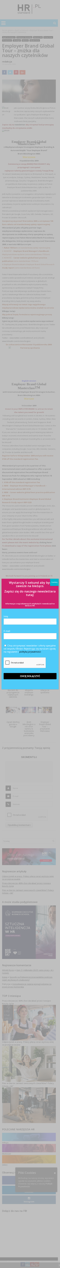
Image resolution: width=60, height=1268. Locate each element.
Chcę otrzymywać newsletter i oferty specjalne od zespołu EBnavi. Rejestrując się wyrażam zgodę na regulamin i (30, 648)
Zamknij (54, 582)
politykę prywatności (30, 651)
